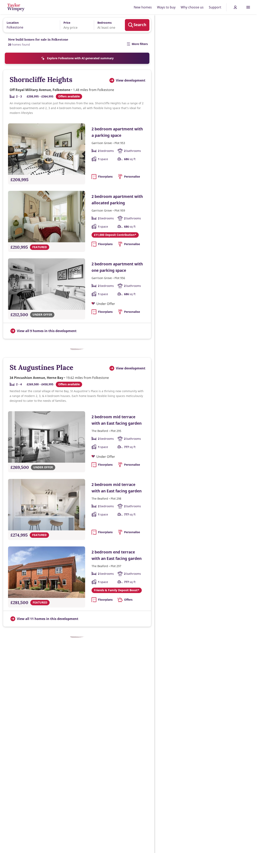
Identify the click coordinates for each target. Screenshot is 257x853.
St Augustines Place (41, 367)
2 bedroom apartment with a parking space (117, 132)
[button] (74, 25)
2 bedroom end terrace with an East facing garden (117, 555)
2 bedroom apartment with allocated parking (117, 199)
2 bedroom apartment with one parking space (117, 267)
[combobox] (30, 25)
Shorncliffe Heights (41, 79)
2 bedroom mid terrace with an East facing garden (117, 420)
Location (13, 23)
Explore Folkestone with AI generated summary (80, 58)
